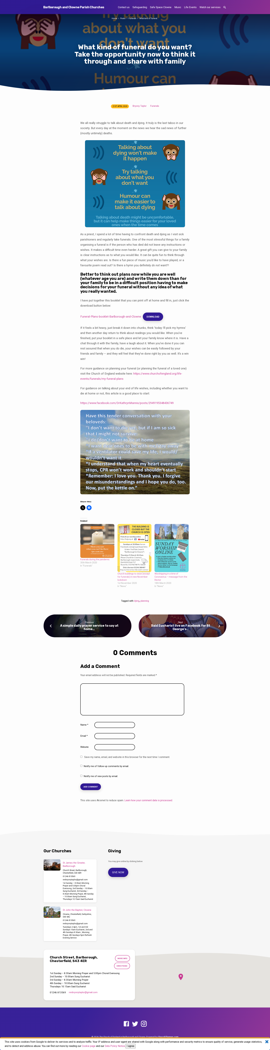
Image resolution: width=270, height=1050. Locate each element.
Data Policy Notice (115, 1046)
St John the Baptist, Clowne (77, 910)
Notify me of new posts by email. (101, 776)
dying (136, 600)
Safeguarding (139, 7)
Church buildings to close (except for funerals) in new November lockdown (134, 576)
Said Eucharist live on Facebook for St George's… (180, 627)
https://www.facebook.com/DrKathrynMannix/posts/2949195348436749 (127, 403)
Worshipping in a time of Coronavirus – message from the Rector (171, 576)
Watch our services (210, 7)
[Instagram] (143, 1024)
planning (144, 600)
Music (177, 7)
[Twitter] (135, 1024)
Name (84, 724)
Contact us (124, 7)
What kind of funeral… (148, 18)
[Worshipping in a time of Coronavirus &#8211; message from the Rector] (172, 548)
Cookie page (88, 1046)
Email (84, 735)
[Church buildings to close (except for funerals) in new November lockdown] (135, 548)
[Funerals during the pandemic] (97, 541)
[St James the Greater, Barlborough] (52, 865)
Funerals (132, 18)
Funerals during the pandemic (95, 559)
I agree (130, 1046)
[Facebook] (126, 1024)
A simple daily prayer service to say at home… (89, 627)
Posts (122, 18)
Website (84, 747)
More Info (122, 958)
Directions (122, 966)
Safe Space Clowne (160, 7)
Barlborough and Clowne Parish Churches (73, 7)
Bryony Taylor (139, 106)
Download (153, 316)
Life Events (190, 7)
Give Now (118, 872)
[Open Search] (224, 7)
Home (114, 18)
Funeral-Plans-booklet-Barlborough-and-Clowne (110, 316)
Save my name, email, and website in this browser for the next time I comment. (127, 757)
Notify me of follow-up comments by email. (106, 766)
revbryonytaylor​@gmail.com (75, 880)
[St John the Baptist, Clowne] (52, 912)
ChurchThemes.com (168, 1036)
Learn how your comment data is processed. (148, 800)
